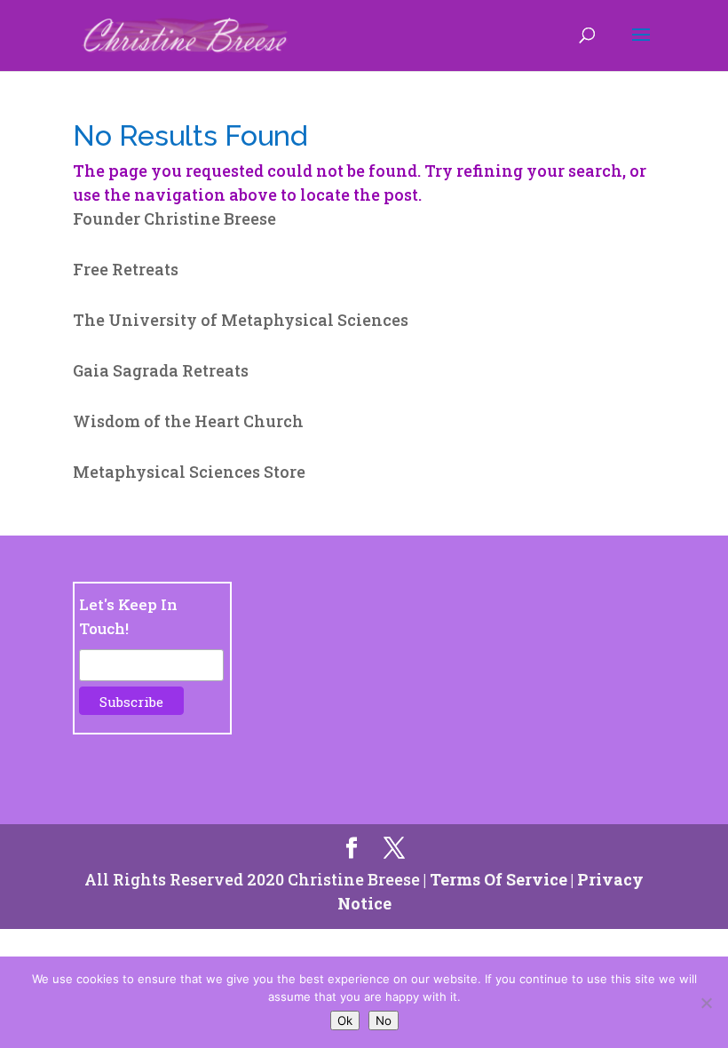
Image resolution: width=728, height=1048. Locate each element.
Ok (344, 1020)
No (384, 1020)
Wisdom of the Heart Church (188, 421)
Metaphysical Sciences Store (189, 471)
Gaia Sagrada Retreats (161, 370)
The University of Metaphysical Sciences (240, 319)
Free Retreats (125, 269)
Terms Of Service (498, 879)
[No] (706, 1003)
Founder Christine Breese (174, 218)
